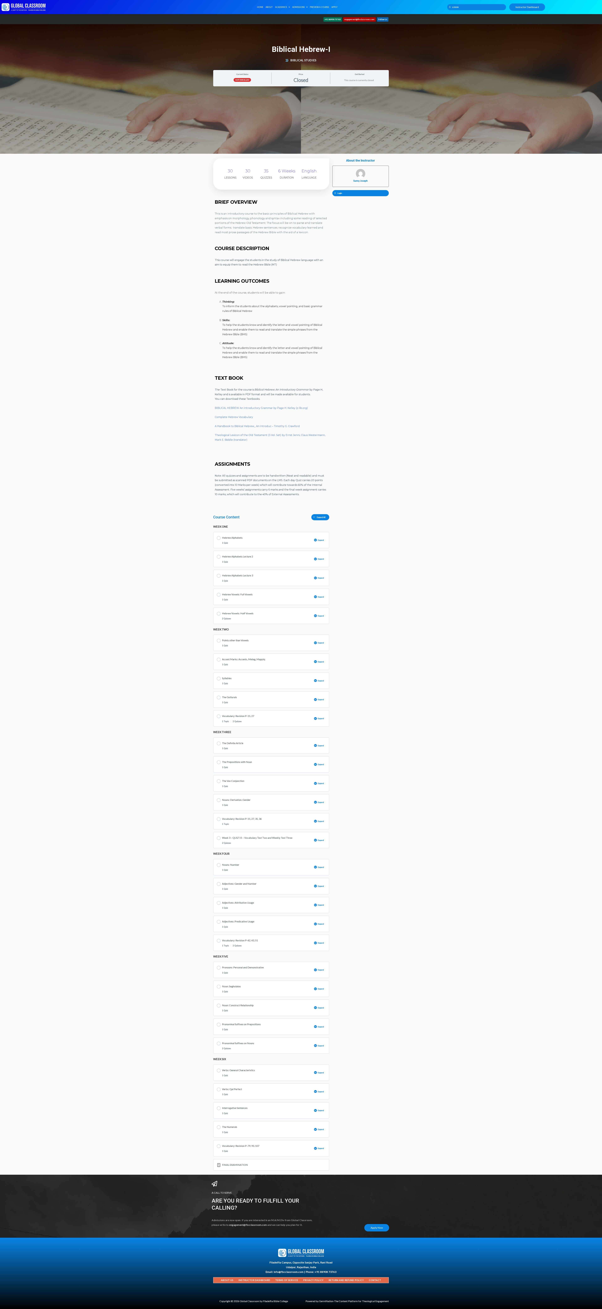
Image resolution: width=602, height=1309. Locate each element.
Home (260, 7)
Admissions (298, 7)
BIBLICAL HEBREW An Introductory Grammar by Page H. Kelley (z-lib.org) (261, 408)
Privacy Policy (313, 1280)
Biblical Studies (303, 60)
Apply (334, 7)
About (269, 7)
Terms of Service (286, 1280)
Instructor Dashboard (254, 1280)
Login (455, 7)
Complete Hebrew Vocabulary (234, 417)
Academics (281, 7)
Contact (375, 1280)
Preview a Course (319, 7)
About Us (227, 1280)
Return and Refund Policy (346, 1280)
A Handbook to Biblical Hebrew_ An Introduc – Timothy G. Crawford (257, 426)
